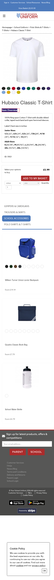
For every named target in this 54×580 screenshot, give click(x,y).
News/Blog (45, 2)
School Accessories (16, 218)
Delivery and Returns (16, 474)
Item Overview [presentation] (9, 110)
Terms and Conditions (16, 471)
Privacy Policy (41, 493)
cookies (19, 565)
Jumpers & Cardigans (16, 206)
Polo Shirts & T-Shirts (39, 27)
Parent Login (12, 478)
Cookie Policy (28, 495)
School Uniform (21, 27)
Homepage (7, 27)
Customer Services (18, 2)
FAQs (9, 465)
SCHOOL (36, 452)
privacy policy (38, 565)
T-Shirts (5, 30)
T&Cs (30, 493)
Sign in (6, 2)
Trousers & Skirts (14, 212)
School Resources (33, 2)
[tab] (11, 110)
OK (44, 570)
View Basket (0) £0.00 (27, 8)
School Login (12, 481)
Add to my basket (35, 178)
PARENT (17, 452)
